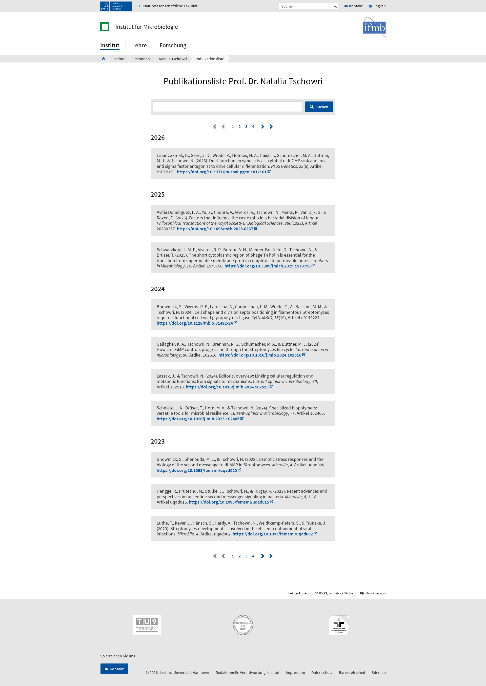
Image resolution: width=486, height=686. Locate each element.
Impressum (295, 672)
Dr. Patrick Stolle (341, 593)
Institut (273, 672)
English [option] (379, 5)
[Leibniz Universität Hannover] (116, 6)
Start (335, 6)
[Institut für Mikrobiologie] (102, 58)
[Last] (270, 126)
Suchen (321, 106)
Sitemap (379, 672)
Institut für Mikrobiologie (146, 27)
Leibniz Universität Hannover (184, 672)
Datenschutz (322, 672)
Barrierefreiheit (352, 672)
